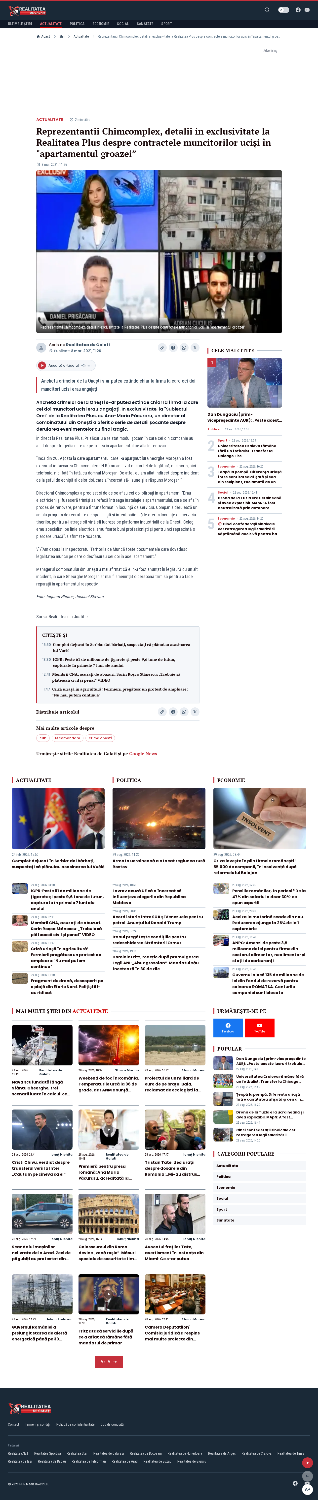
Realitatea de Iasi (20, 1461)
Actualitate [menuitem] (51, 24)
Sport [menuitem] (166, 24)
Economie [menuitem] (101, 24)
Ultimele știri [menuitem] (20, 24)
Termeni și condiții (37, 1424)
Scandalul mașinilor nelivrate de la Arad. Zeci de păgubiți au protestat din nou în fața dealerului (41, 1256)
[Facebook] (298, 10)
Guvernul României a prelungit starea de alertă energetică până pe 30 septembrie (39, 1336)
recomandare (67, 738)
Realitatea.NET (18, 1453)
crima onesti (100, 738)
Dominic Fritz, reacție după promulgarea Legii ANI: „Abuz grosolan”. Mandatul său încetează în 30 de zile (156, 963)
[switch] (283, 10)
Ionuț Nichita (61, 1154)
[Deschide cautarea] (267, 10)
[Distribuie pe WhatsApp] (184, 347)
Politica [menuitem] (77, 24)
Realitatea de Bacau (52, 1461)
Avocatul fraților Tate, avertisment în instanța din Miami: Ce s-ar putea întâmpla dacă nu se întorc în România (174, 1259)
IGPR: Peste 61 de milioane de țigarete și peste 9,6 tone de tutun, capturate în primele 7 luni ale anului (114, 662)
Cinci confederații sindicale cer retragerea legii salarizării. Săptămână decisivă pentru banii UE (249, 531)
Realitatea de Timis (291, 1453)
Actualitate (81, 36)
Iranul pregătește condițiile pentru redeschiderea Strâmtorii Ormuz (149, 940)
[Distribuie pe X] (195, 347)
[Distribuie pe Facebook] (173, 347)
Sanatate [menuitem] (145, 24)
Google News (143, 753)
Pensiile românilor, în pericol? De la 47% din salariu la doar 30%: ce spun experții (269, 897)
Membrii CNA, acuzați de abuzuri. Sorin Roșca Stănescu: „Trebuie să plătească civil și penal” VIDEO (116, 677)
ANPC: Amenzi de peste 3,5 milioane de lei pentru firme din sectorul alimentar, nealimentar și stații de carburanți (268, 952)
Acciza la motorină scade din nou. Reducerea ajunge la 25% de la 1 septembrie (268, 923)
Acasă (45, 36)
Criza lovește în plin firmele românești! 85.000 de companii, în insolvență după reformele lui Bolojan (255, 867)
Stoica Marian (127, 1070)
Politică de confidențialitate (75, 1424)
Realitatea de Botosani (146, 1453)
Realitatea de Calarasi (108, 1453)
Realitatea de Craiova (257, 1453)
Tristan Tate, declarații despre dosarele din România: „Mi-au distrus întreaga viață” (171, 1171)
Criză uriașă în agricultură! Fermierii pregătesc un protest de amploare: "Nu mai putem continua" (120, 692)
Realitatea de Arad (125, 1461)
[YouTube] (307, 10)
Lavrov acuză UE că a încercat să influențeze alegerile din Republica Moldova (149, 897)
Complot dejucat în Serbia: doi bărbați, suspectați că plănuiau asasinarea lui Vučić (121, 647)
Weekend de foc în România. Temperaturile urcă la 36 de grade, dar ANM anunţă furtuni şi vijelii (109, 1087)
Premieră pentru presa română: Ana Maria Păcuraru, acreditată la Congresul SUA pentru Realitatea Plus (104, 1178)
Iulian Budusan (60, 1319)
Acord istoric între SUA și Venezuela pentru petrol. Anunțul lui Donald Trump (158, 920)
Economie (226, 467)
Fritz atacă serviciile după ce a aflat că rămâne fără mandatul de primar (106, 1337)
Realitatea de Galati (88, 345)
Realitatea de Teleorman (89, 1461)
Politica (213, 429)
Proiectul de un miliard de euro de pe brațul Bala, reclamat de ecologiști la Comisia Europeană (172, 1087)
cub (43, 738)
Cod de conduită (112, 1424)
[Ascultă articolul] (307, 1462)
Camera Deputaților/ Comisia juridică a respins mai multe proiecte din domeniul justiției (172, 1336)
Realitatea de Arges (222, 1453)
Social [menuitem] (123, 24)
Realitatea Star (77, 1453)
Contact (13, 1424)
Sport (222, 441)
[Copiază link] (162, 347)
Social (223, 493)
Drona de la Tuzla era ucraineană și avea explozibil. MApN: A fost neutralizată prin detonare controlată (249, 505)
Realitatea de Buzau (157, 1461)
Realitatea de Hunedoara (185, 1453)
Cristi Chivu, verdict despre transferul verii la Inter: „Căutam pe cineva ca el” (41, 1168)
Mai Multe (109, 1362)
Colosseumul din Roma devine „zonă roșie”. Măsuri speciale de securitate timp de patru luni (108, 1256)
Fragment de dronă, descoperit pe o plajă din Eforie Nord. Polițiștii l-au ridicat (67, 987)
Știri (62, 36)
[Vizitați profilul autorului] (41, 348)
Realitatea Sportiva (47, 1453)
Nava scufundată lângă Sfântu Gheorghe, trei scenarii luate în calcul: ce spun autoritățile (39, 1091)
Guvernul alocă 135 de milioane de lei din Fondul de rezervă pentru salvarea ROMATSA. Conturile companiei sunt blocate (268, 984)
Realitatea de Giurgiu (191, 1461)
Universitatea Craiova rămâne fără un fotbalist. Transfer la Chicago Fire (247, 451)
